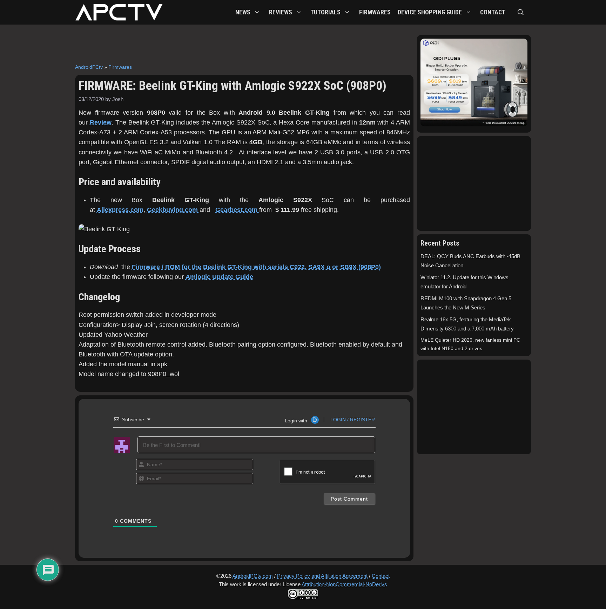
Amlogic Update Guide (219, 276)
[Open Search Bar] (521, 12)
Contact (381, 576)
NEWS (242, 12)
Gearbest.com (237, 209)
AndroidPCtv (89, 67)
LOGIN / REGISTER (352, 419)
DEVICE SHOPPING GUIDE (430, 12)
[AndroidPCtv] (119, 12)
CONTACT (492, 12)
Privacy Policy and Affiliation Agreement (322, 576)
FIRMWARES (375, 12)
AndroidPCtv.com (253, 576)
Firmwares (120, 67)
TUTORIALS (325, 12)
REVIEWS (280, 12)
